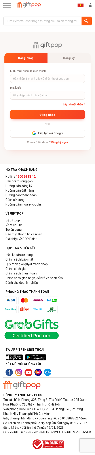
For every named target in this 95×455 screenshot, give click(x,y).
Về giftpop (13, 220)
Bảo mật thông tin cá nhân (24, 234)
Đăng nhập (26, 58)
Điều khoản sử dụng (19, 255)
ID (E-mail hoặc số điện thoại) (28, 70)
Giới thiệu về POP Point (21, 239)
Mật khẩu (15, 87)
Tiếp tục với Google (50, 133)
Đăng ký (69, 58)
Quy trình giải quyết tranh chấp (27, 264)
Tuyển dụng (14, 229)
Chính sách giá (16, 268)
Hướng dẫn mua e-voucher (24, 204)
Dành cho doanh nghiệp (22, 282)
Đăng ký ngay (59, 142)
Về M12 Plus (14, 225)
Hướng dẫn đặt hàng (20, 190)
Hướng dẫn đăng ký (19, 186)
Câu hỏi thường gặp (19, 181)
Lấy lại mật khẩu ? (74, 104)
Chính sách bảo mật (19, 259)
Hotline (21, 176)
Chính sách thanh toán (21, 273)
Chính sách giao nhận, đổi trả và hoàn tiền (34, 278)
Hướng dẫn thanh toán (21, 195)
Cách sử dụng (15, 200)
